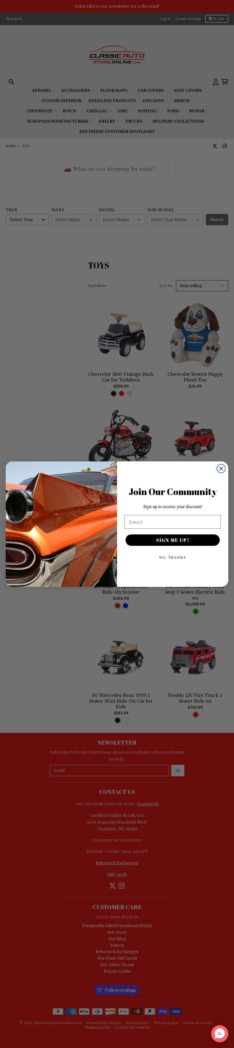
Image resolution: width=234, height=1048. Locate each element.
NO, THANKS (172, 557)
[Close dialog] (221, 468)
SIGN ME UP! (172, 540)
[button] (219, 1033)
